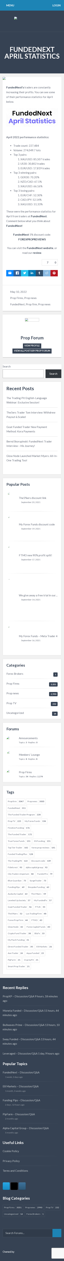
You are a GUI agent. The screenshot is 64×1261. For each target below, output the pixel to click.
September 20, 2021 (30, 502)
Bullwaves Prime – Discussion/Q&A (23, 1024)
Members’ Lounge (29, 754)
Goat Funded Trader (19, 907)
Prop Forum (32, 337)
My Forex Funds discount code (37, 524)
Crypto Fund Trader (19, 933)
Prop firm (31, 304)
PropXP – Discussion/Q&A (18, 996)
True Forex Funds (19, 841)
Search (7, 366)
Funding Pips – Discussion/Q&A (21, 1100)
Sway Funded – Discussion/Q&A (21, 1039)
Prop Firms (16, 297)
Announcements (28, 738)
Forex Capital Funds (38, 926)
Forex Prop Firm (18, 920)
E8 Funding (42, 841)
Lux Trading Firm (36, 913)
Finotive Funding (19, 827)
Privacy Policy (11, 1161)
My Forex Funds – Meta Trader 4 (38, 636)
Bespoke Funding (38, 887)
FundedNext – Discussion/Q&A (21, 1072)
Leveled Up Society (19, 900)
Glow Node (15, 926)
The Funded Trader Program (24, 814)
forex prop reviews (43, 847)
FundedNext (39, 216)
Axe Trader (15, 953)
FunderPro (44, 874)
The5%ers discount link (32, 497)
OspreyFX (31, 960)
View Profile (32, 345)
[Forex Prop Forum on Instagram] (22, 1186)
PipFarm (14, 960)
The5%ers (15, 913)
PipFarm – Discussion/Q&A (19, 1114)
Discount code (41, 860)
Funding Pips (16, 887)
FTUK (40, 907)
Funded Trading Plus (20, 854)
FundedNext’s (15, 87)
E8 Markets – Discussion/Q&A (21, 1086)
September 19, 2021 (30, 528)
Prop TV (11, 703)
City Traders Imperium (21, 874)
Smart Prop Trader (19, 966)
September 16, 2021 (30, 640)
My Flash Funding (18, 940)
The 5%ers (38, 893)
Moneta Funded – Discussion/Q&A (23, 1010)
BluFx (39, 933)
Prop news (30, 297)
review (37, 252)
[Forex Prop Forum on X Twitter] (14, 1186)
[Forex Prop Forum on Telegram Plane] (6, 1186)
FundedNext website (40, 248)
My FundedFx (43, 900)
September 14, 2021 (30, 599)
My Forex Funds (35, 821)
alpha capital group (36, 867)
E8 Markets (44, 946)
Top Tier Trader (18, 847)
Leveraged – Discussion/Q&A (20, 1053)
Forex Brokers (14, 673)
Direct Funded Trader (20, 946)
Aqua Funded (35, 953)
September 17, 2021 (30, 559)
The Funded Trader (20, 834)
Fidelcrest (15, 867)
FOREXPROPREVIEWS (32, 239)
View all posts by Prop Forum (32, 350)
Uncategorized (15, 712)
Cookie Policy (11, 1151)
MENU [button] (10, 5)
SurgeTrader (38, 880)
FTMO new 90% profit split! (35, 555)
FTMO (36, 920)
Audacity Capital (17, 893)
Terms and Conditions (15, 1170)
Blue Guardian (17, 880)
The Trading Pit (18, 860)
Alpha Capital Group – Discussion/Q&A (26, 1128)
